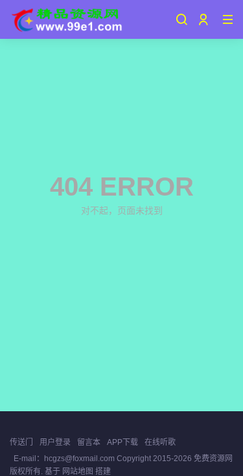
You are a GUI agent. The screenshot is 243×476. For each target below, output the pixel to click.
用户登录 (55, 442)
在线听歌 (160, 442)
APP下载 (122, 442)
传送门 (21, 442)
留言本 (88, 442)
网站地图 (77, 471)
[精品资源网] (66, 19)
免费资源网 (212, 458)
